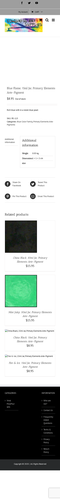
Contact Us (48, 410)
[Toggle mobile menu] (53, 20)
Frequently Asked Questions (48, 420)
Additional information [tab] (10, 141)
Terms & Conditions (48, 431)
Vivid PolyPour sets (11, 403)
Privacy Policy (47, 441)
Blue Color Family (24, 121)
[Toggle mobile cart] (40, 20)
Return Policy (46, 450)
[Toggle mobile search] (47, 20)
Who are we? (47, 402)
